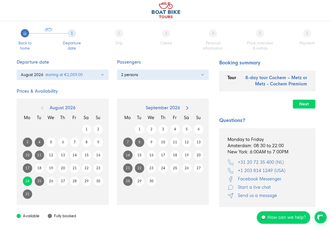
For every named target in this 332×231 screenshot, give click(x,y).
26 (51, 181)
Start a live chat (254, 187)
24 (27, 181)
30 (98, 181)
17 (27, 168)
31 (27, 194)
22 (87, 168)
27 (63, 181)
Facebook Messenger (259, 179)
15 (87, 155)
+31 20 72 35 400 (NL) (261, 162)
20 (63, 168)
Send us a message (257, 195)
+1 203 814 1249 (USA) (261, 170)
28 (75, 181)
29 (87, 181)
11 (39, 155)
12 (51, 155)
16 (98, 155)
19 (51, 168)
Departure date (33, 62)
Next (304, 104)
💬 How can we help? (283, 217)
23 (98, 168)
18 (39, 168)
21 (75, 168)
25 (39, 181)
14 (75, 155)
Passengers (129, 62)
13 (63, 155)
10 (27, 155)
